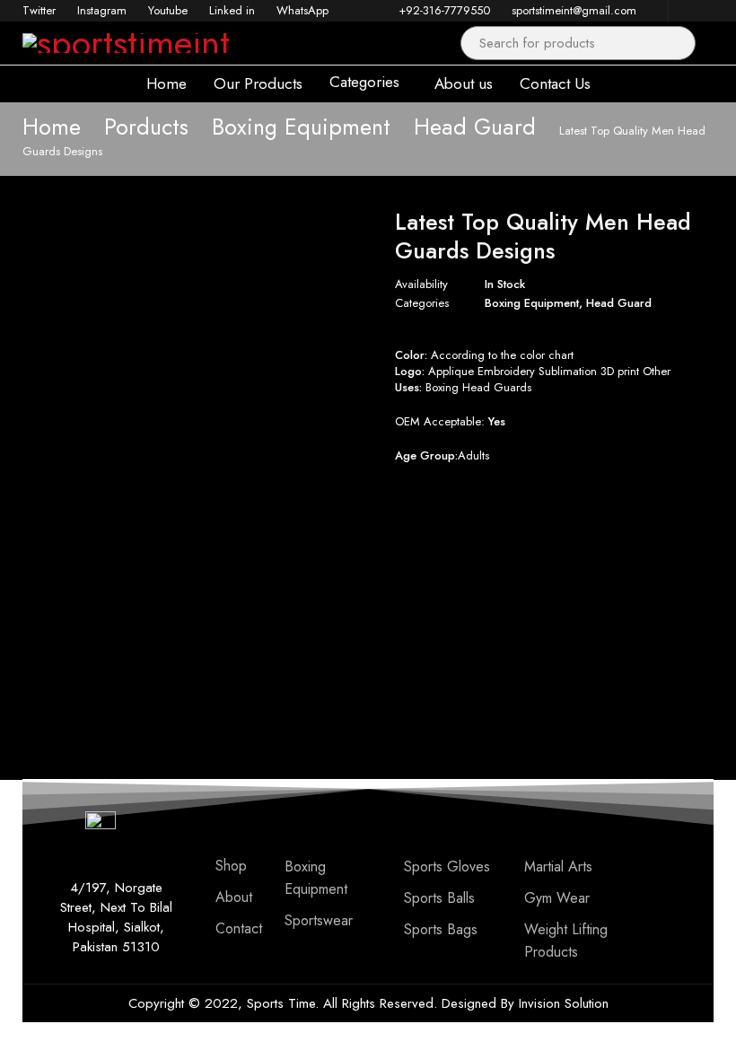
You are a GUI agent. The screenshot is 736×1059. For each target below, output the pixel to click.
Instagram (102, 10)
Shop (231, 865)
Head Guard (475, 126)
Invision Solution (564, 1003)
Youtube (168, 10)
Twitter (39, 10)
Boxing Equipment (301, 126)
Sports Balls (439, 898)
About (233, 897)
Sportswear (319, 920)
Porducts (146, 126)
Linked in (232, 10)
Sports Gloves (447, 866)
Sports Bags (441, 929)
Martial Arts (558, 866)
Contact (238, 928)
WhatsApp (302, 10)
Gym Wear (557, 898)
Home (51, 126)
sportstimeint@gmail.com (574, 10)
